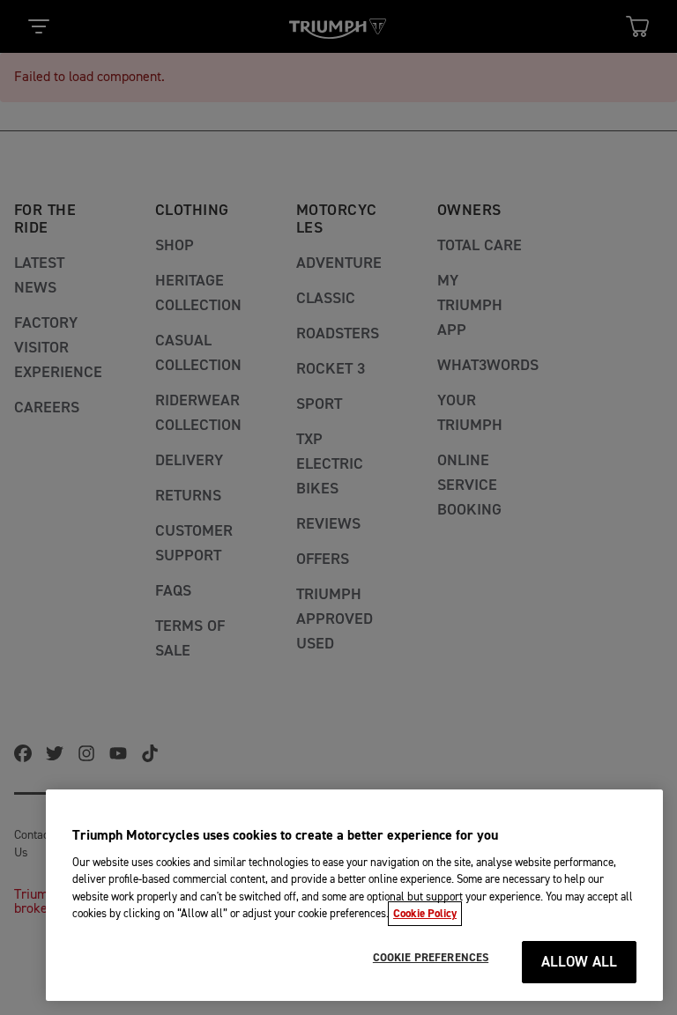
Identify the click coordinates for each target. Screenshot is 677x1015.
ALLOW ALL (579, 962)
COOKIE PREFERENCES (430, 958)
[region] (354, 895)
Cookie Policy (425, 914)
